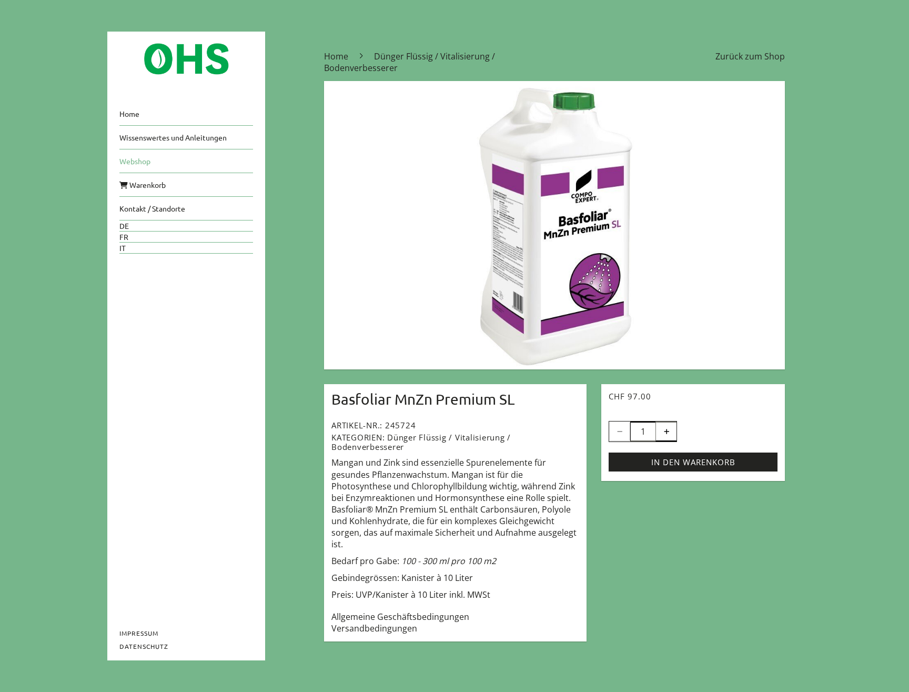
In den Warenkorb (693, 462)
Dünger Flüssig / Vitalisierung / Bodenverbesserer (421, 442)
